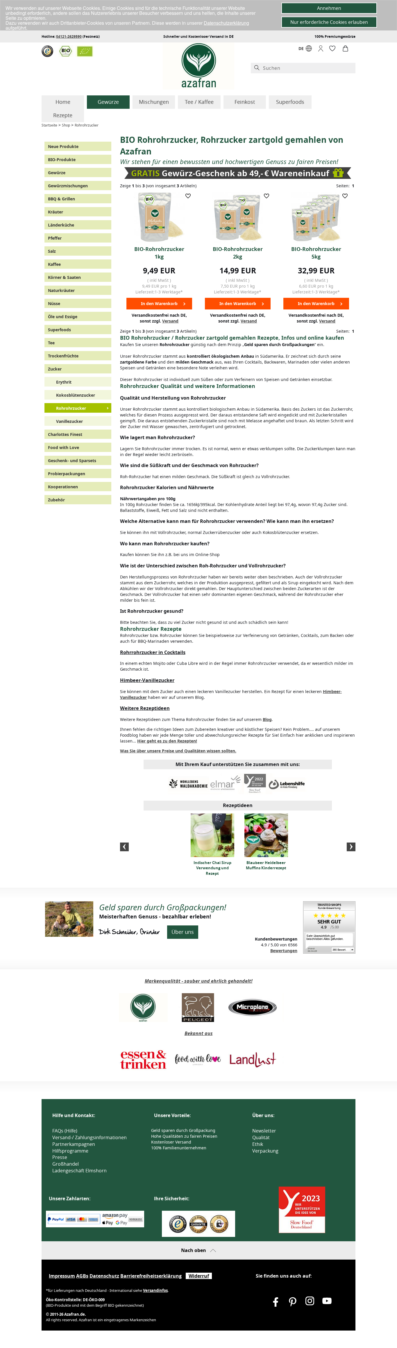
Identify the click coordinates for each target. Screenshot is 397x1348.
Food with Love (63, 447)
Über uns (182, 931)
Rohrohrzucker (87, 125)
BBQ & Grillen (61, 199)
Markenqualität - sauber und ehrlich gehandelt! (199, 981)
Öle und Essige (62, 316)
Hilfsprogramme (70, 1151)
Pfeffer (55, 238)
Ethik (257, 1144)
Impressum (62, 1276)
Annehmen (329, 8)
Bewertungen (283, 950)
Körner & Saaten (64, 277)
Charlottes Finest (65, 434)
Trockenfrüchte (63, 356)
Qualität (261, 1137)
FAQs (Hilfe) (64, 1131)
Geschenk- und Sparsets (72, 460)
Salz (52, 251)
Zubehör (56, 500)
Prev (124, 847)
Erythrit (63, 382)
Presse (59, 1157)
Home (63, 101)
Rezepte (62, 115)
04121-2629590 (69, 36)
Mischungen (154, 101)
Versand (170, 321)
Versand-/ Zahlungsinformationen (89, 1137)
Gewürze (108, 101)
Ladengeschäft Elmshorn (79, 1170)
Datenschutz (104, 1276)
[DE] (309, 50)
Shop (66, 125)
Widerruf (199, 1276)
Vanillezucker (69, 421)
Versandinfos (155, 1290)
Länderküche (61, 225)
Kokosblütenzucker (75, 395)
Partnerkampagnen (73, 1144)
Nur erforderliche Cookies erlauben (329, 22)
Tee (51, 343)
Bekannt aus (199, 1033)
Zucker (55, 369)
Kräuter (55, 212)
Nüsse (54, 303)
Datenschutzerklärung (226, 22)
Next (351, 847)
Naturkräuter (61, 290)
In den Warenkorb (159, 303)
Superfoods (290, 101)
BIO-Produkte (62, 159)
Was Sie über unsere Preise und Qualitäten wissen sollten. (178, 751)
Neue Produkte (63, 146)
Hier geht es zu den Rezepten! (167, 741)
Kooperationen (63, 486)
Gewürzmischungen (68, 185)
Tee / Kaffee (199, 101)
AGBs (82, 1276)
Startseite (49, 125)
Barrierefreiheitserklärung (151, 1276)
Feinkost (245, 101)
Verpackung (265, 1151)
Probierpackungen (66, 473)
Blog (267, 719)
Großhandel (65, 1164)
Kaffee (54, 264)
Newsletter (264, 1131)
